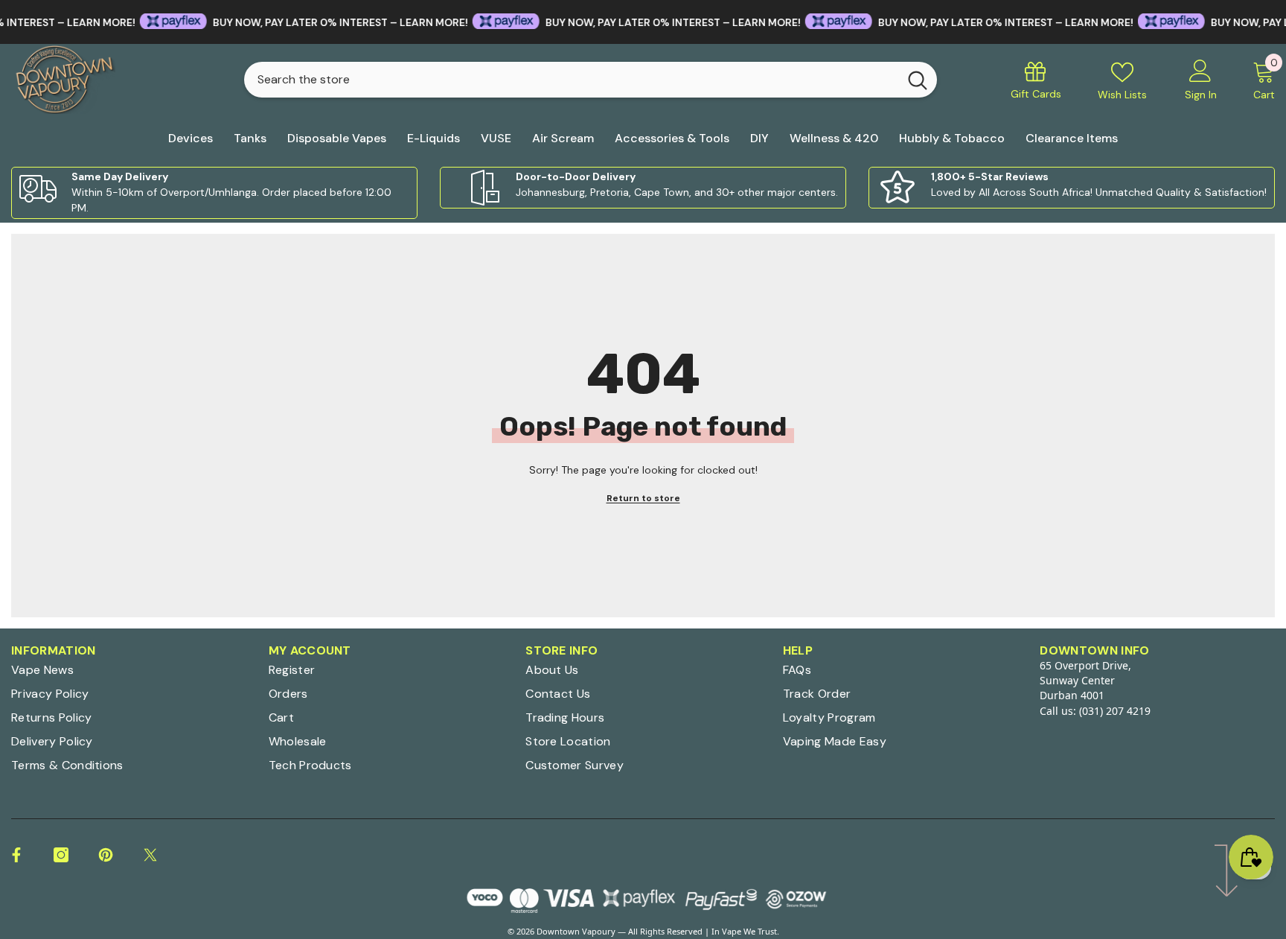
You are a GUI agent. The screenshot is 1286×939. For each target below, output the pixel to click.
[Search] (590, 80)
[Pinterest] (106, 855)
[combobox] (571, 80)
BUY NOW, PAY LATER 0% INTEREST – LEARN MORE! (316, 22)
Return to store (643, 498)
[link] (214, 193)
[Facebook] (16, 855)
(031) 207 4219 (1115, 711)
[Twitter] (150, 855)
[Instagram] (61, 855)
